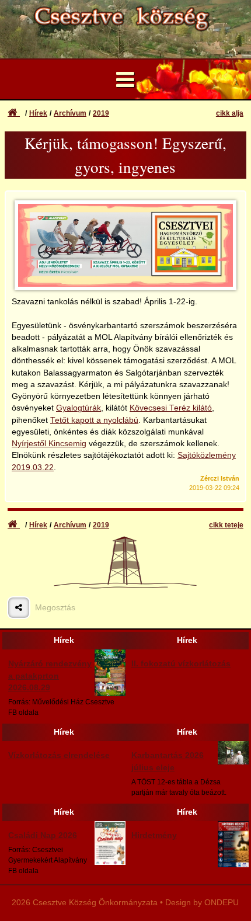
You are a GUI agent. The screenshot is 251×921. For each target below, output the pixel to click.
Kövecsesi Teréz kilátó (171, 408)
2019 (101, 113)
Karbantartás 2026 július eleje (167, 761)
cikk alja (229, 113)
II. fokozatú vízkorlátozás (181, 663)
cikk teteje (226, 525)
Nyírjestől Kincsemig (49, 443)
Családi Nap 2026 (42, 835)
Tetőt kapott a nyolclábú (94, 420)
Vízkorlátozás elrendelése (59, 755)
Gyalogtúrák (78, 408)
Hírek (38, 113)
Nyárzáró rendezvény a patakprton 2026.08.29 (50, 675)
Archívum (70, 113)
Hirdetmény (154, 835)
